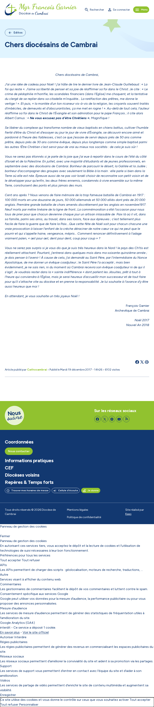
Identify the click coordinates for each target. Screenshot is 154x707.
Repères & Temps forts (29, 482)
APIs (3, 565)
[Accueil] (11, 9)
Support (6, 666)
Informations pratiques (29, 460)
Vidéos (5, 680)
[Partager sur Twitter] (142, 362)
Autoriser (6, 637)
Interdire (20, 637)
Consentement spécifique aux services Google (34, 594)
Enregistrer (8, 695)
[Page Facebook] (97, 419)
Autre (4, 574)
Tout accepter (10, 560)
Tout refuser (31, 560)
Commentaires (10, 584)
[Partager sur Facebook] (137, 362)
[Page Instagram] (112, 419)
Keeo (128, 514)
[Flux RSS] (126, 419)
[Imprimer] (146, 362)
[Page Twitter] (104, 419)
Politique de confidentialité (84, 517)
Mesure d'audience (13, 608)
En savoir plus (10, 632)
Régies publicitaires (13, 642)
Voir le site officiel (36, 632)
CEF (9, 467)
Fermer (5, 536)
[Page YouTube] (119, 419)
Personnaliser (28, 704)
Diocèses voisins (22, 475)
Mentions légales (77, 510)
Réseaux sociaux (12, 656)
